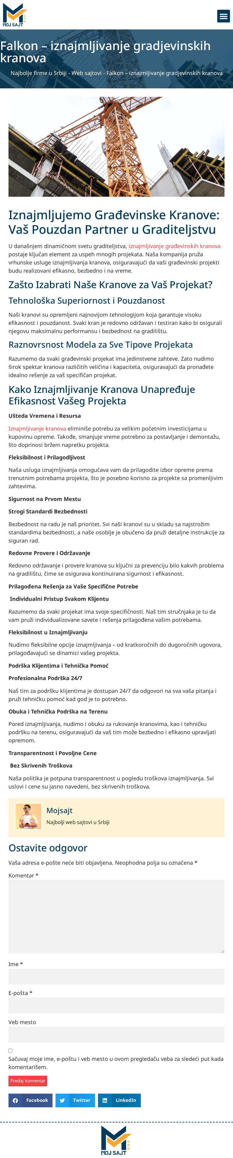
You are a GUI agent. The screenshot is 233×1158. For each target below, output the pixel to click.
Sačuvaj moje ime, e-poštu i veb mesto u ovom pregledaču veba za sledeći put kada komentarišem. (116, 1063)
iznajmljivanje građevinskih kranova (175, 246)
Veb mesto (22, 1022)
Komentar (23, 876)
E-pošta (20, 993)
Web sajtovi (87, 73)
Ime (15, 964)
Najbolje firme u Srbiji (39, 73)
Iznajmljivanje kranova (37, 428)
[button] (223, 16)
